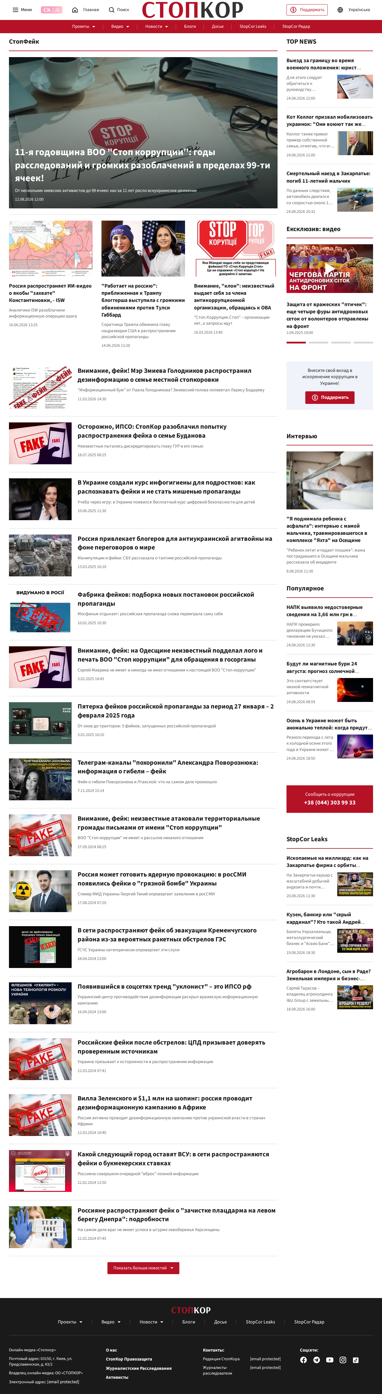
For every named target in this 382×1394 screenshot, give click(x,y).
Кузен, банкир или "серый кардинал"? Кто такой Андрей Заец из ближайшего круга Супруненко (323, 925)
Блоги (190, 26)
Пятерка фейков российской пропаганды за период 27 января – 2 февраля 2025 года (176, 711)
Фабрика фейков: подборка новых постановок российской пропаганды (166, 599)
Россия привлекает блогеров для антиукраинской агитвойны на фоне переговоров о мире (175, 543)
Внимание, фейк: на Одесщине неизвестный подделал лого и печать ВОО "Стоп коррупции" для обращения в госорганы (170, 655)
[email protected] (63, 1382)
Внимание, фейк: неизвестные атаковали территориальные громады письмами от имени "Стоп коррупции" (169, 823)
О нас (111, 1350)
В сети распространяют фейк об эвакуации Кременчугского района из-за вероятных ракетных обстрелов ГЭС (167, 935)
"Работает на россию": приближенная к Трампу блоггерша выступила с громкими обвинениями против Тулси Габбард (143, 300)
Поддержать (312, 10)
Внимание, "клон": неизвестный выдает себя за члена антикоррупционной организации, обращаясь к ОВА (234, 297)
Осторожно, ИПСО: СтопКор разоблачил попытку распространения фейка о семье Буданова (152, 431)
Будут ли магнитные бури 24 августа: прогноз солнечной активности (321, 671)
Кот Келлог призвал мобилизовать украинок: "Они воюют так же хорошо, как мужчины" (329, 124)
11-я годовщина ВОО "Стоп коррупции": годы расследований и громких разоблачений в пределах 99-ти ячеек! (142, 165)
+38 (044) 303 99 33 (330, 803)
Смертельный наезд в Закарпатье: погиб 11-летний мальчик (328, 177)
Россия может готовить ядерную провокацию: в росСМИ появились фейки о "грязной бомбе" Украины (162, 879)
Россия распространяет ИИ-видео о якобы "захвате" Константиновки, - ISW (50, 293)
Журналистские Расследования (139, 1369)
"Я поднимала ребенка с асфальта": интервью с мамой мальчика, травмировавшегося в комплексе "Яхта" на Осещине (326, 529)
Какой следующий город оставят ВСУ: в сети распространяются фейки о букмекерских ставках (173, 1158)
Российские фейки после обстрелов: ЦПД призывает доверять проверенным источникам (171, 1047)
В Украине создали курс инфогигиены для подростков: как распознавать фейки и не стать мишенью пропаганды (166, 487)
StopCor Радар (296, 26)
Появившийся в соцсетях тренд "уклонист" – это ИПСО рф (165, 986)
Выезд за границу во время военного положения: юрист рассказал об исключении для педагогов (323, 71)
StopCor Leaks (253, 26)
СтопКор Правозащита (129, 1359)
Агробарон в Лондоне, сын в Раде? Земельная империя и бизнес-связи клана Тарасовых (328, 979)
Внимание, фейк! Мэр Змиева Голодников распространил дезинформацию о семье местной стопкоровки (165, 375)
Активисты (117, 1378)
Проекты (80, 26)
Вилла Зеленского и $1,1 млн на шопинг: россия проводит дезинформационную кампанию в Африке (165, 1103)
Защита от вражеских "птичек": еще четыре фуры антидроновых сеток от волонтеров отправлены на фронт (327, 315)
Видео (117, 26)
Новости (153, 26)
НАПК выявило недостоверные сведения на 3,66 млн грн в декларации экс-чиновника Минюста (324, 618)
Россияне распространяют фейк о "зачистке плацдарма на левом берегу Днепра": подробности (177, 1215)
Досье (218, 26)
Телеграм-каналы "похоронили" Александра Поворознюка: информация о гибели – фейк (168, 767)
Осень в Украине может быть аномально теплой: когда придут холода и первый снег (327, 728)
